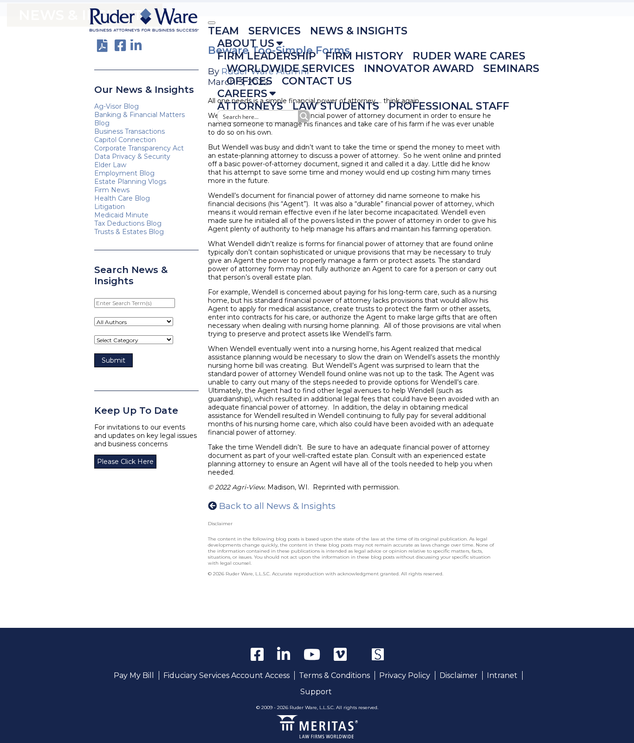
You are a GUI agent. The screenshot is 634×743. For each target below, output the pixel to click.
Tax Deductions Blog (128, 223)
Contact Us (317, 81)
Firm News (111, 190)
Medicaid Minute (121, 215)
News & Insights (359, 31)
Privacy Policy (404, 675)
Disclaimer (459, 675)
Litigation (109, 206)
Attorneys (250, 106)
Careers (242, 93)
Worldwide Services (290, 68)
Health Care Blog (122, 198)
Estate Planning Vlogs (130, 181)
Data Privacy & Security (132, 156)
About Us (245, 43)
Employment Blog (124, 173)
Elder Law (110, 165)
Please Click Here (125, 461)
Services (274, 31)
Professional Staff (448, 106)
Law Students (335, 106)
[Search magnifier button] (304, 116)
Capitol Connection (125, 140)
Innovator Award (419, 68)
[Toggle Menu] (211, 22)
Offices (249, 81)
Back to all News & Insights (277, 506)
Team (223, 31)
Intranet (502, 675)
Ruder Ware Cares (469, 56)
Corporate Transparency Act (139, 148)
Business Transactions (129, 131)
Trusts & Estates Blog (129, 232)
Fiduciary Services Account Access (226, 675)
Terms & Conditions (334, 675)
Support (316, 691)
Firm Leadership (266, 56)
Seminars (511, 68)
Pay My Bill (134, 675)
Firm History (364, 56)
